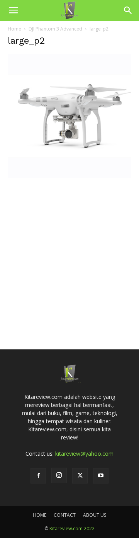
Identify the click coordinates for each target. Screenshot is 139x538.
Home (14, 29)
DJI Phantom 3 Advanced (55, 29)
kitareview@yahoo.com (84, 453)
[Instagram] (59, 475)
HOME (39, 515)
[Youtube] (100, 476)
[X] (80, 476)
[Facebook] (38, 476)
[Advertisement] (69, 252)
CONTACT (65, 515)
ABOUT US (94, 515)
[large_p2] (69, 175)
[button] (13, 10)
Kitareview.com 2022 (72, 528)
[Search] (128, 10)
